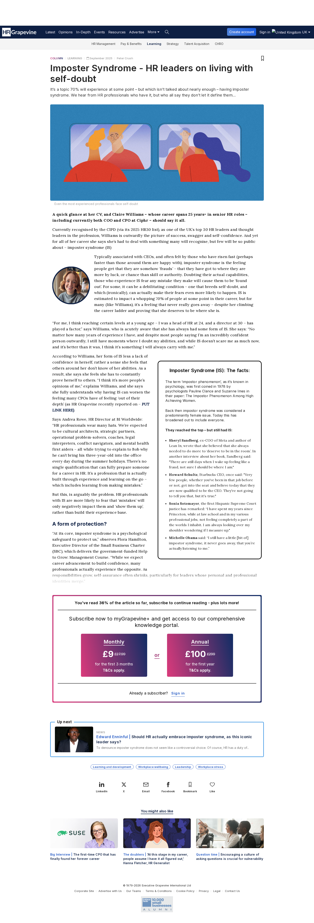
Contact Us (232, 891)
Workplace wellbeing (153, 767)
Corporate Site (84, 891)
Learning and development (112, 767)
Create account (241, 32)
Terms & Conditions (158, 891)
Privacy (204, 891)
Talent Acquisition (197, 44)
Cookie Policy (185, 891)
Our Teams (133, 891)
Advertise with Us (110, 891)
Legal (216, 891)
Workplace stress (210, 767)
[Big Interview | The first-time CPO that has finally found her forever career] (84, 843)
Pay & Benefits (131, 44)
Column (56, 58)
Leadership (183, 767)
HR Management (103, 44)
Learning (154, 44)
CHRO (219, 44)
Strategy (173, 44)
